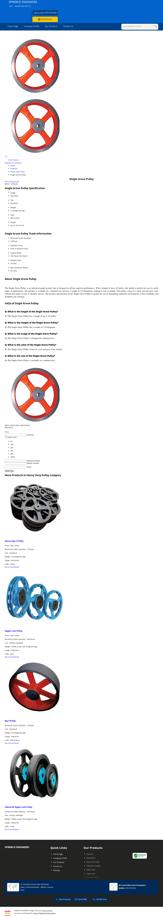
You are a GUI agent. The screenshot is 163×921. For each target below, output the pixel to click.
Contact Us (68, 26)
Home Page (13, 26)
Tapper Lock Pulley (13, 631)
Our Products (51, 26)
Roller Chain (90, 870)
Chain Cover (90, 874)
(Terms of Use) (47, 911)
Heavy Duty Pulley (17, 172)
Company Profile (31, 26)
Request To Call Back (13, 163)
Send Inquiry (46, 19)
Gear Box (89, 854)
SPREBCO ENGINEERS (23, 3)
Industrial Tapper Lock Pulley (18, 807)
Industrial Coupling (93, 866)
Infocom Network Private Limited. (44, 913)
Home (12, 165)
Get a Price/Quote (12, 182)
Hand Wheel (90, 858)
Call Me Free (101, 899)
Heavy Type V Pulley (14, 541)
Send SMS (82, 899)
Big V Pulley (10, 721)
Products (13, 168)
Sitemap (56, 870)
